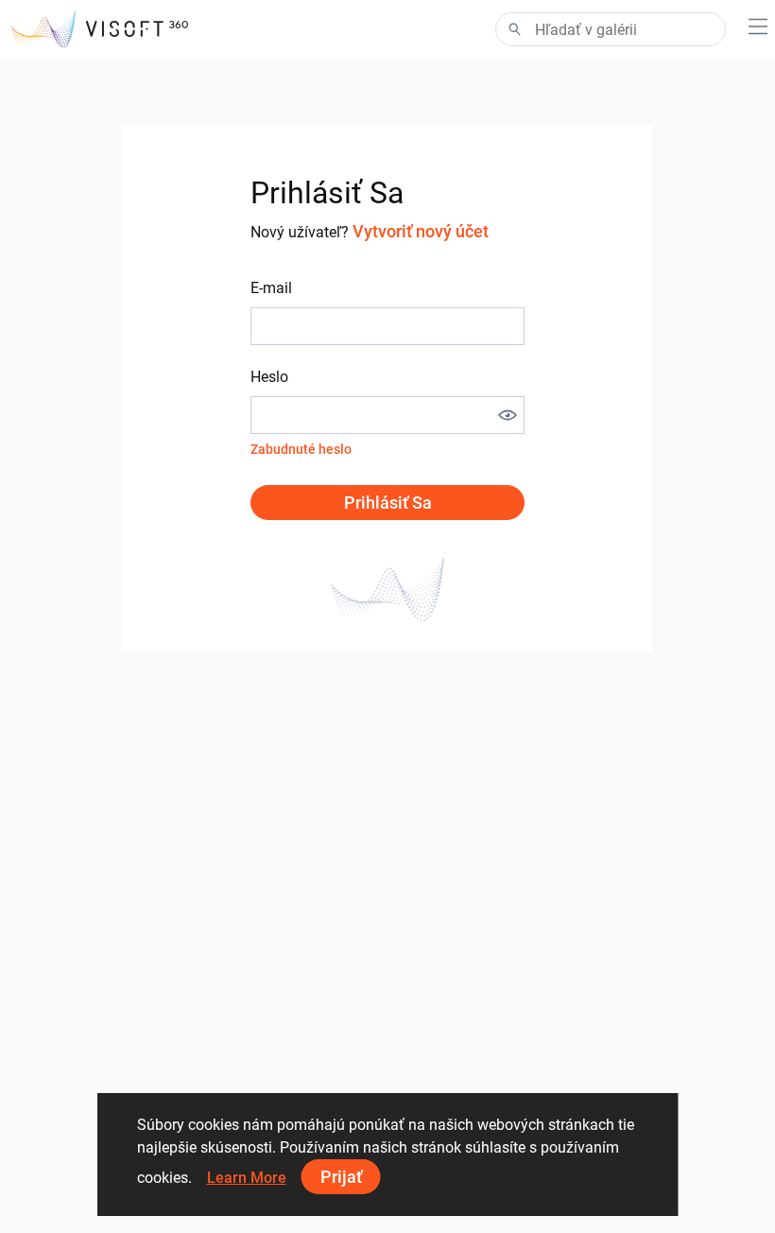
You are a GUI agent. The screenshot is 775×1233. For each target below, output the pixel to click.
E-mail (271, 288)
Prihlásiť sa (388, 502)
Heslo (269, 377)
